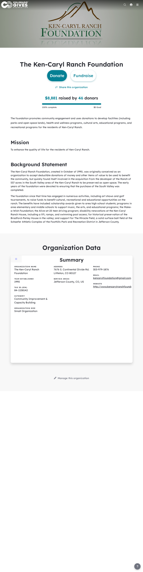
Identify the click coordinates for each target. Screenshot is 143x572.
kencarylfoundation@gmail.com (112, 278)
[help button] (137, 566)
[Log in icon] (131, 5)
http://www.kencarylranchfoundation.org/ (118, 286)
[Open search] (125, 5)
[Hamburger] (137, 5)
